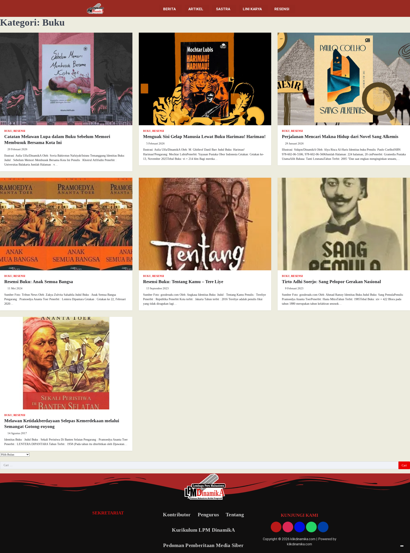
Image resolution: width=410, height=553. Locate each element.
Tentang (235, 514)
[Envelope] (299, 527)
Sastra (223, 9)
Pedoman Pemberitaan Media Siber (203, 545)
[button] (170, 9)
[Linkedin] (323, 527)
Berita (169, 9)
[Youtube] (276, 527)
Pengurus (208, 514)
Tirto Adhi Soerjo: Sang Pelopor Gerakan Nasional (331, 281)
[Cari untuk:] (199, 465)
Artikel (195, 9)
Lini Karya (252, 9)
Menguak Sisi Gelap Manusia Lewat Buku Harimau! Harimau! (204, 136)
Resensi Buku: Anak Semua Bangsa (38, 281)
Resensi (281, 9)
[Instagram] (288, 527)
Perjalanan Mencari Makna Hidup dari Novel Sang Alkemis (340, 136)
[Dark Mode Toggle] (402, 546)
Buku (8, 131)
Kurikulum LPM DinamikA (203, 530)
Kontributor (177, 514)
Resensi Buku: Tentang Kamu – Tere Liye (183, 281)
